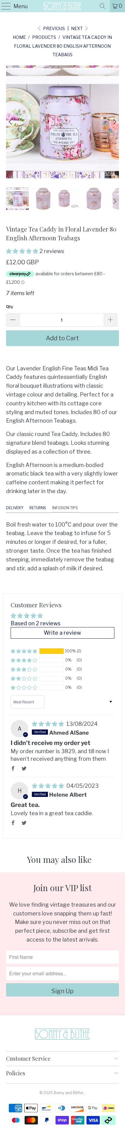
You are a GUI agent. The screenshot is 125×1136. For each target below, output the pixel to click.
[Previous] (10, 121)
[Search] (102, 6)
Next (77, 28)
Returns (37, 508)
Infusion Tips (65, 508)
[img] (48, 724)
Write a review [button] (62, 633)
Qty (9, 306)
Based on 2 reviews (35, 623)
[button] (22, 251)
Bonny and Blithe (68, 1092)
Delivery (14, 508)
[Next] (114, 121)
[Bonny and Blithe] (62, 6)
